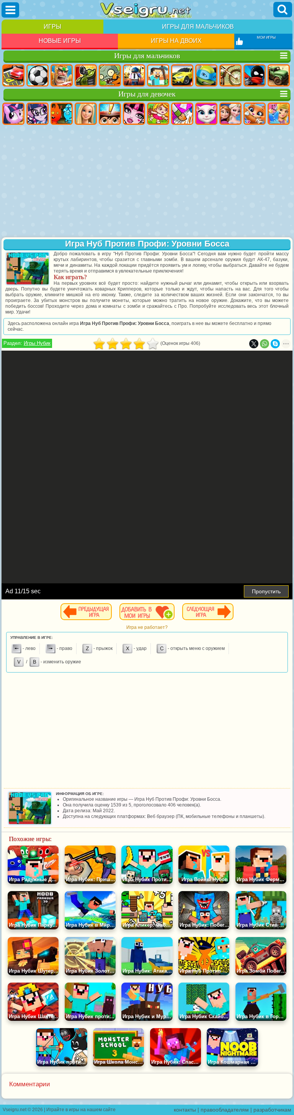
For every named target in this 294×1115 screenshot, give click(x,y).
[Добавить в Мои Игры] (147, 611)
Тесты (110, 114)
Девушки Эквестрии (37, 114)
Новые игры (60, 41)
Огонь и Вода (62, 114)
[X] (253, 343)
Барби (86, 114)
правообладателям (225, 1110)
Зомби (110, 75)
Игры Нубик (37, 343)
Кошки (254, 114)
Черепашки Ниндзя (206, 75)
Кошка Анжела (206, 114)
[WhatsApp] (264, 343)
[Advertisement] (147, 181)
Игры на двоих (176, 41)
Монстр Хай (134, 114)
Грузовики (279, 75)
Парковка (13, 75)
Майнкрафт (158, 75)
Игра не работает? (147, 627)
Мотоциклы (230, 75)
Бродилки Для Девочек (158, 114)
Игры (52, 26)
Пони (13, 114)
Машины (182, 75)
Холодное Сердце (230, 114)
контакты (185, 1110)
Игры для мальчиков (198, 26)
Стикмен (254, 75)
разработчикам (272, 1110)
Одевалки (279, 114)
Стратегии (62, 75)
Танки (86, 75)
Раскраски (182, 114)
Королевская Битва (134, 75)
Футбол (37, 75)
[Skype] (275, 343)
